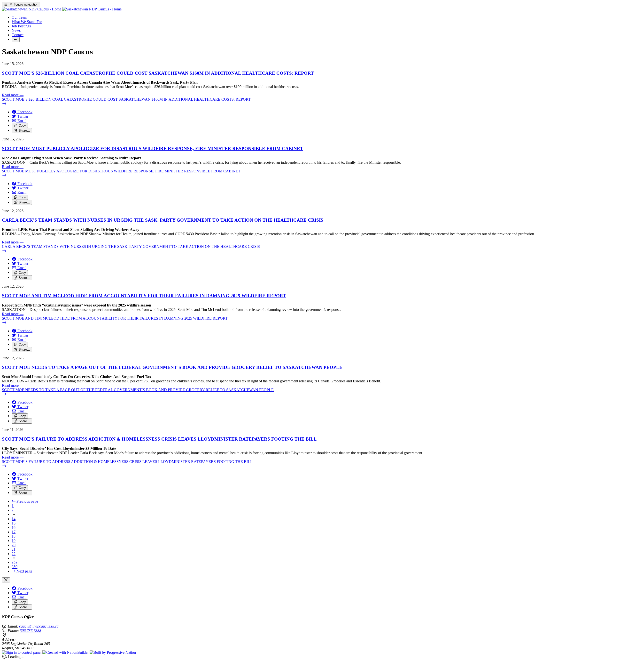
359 (14, 567)
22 (14, 554)
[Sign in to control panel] (22, 652)
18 (14, 536)
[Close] (6, 579)
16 (14, 527)
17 (14, 532)
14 (14, 519)
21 (14, 549)
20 (14, 545)
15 (14, 523)
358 (14, 562)
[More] (16, 39)
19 (14, 541)
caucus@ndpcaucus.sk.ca (39, 626)
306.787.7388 (30, 631)
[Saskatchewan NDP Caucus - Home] (62, 9)
